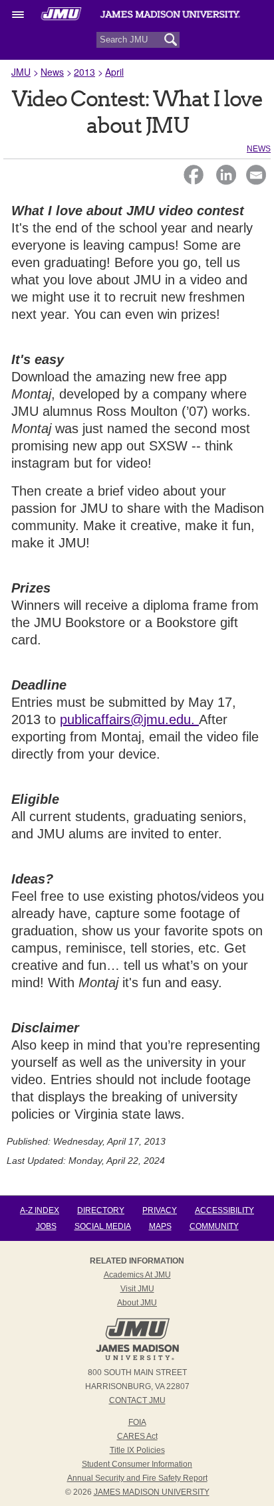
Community (214, 1226)
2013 (84, 71)
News (52, 71)
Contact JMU (137, 1400)
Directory (100, 1210)
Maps (160, 1226)
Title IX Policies (137, 1450)
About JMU (137, 1302)
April (114, 71)
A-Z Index (39, 1210)
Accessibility (224, 1210)
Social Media (102, 1226)
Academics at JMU (137, 1274)
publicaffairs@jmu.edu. (129, 719)
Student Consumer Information (137, 1464)
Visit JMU (137, 1288)
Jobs (46, 1226)
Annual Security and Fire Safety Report (137, 1478)
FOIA (137, 1422)
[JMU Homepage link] (137, 1358)
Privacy (159, 1210)
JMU (21, 71)
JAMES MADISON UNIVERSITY (151, 1492)
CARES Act (137, 1436)
